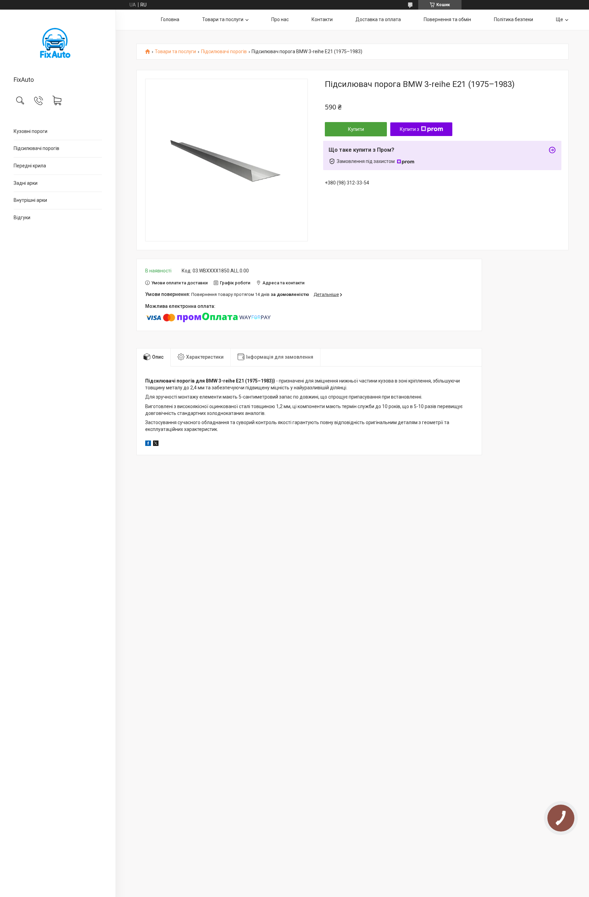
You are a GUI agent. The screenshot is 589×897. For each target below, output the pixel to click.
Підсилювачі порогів (36, 148)
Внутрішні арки (30, 200)
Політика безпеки (513, 19)
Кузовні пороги (30, 131)
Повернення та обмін (447, 19)
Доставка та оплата (378, 19)
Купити (356, 129)
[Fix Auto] (58, 43)
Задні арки (25, 183)
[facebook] (148, 444)
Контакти (322, 19)
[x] (155, 444)
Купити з (409, 129)
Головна (170, 19)
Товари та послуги (222, 19)
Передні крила (30, 165)
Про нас (280, 19)
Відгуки (22, 217)
